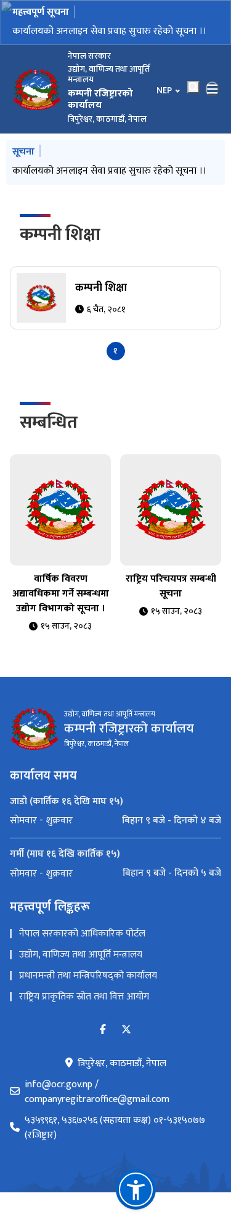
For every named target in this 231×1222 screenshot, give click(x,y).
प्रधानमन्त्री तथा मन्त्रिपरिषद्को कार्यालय (88, 975)
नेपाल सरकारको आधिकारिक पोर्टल (82, 933)
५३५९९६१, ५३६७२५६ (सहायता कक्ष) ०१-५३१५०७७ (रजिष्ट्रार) (115, 1128)
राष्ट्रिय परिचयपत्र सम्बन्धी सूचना (171, 586)
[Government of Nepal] (37, 89)
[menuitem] (115, 820)
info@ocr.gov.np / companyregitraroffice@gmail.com (97, 1092)
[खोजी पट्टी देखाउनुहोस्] (193, 87)
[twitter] (126, 1030)
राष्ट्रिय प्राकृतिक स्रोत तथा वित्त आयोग (84, 996)
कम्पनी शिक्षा (60, 234)
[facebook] (103, 1030)
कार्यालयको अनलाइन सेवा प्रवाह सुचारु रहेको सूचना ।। (109, 31)
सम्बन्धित (49, 422)
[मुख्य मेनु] (212, 89)
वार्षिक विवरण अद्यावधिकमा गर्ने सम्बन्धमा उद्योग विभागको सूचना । (60, 594)
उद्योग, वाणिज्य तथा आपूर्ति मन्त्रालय (80, 954)
